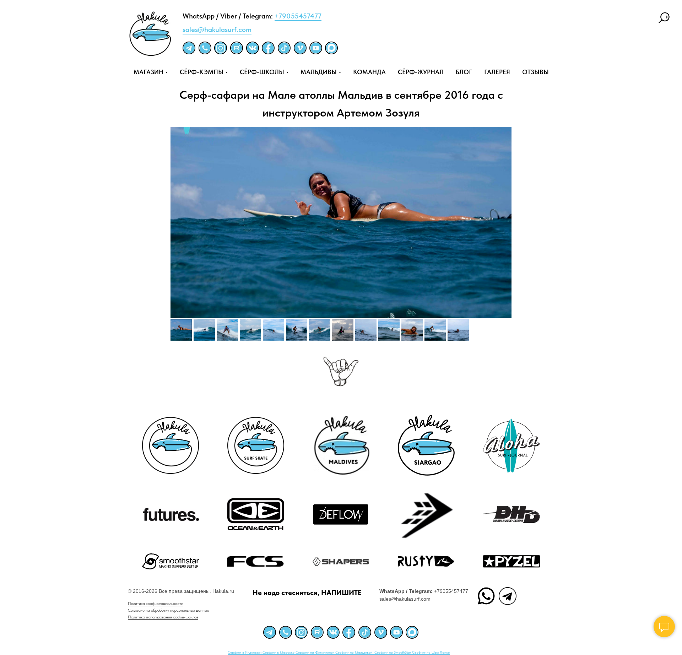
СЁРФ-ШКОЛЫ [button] (262, 72)
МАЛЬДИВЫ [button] (319, 72)
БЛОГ (464, 72)
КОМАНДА (369, 72)
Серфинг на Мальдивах (354, 652)
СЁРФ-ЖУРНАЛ (421, 72)
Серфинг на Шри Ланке (431, 652)
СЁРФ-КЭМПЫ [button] (201, 72)
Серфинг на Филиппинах (315, 652)
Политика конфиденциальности (155, 603)
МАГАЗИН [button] (148, 72)
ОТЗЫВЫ (535, 72)
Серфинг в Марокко (279, 652)
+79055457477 (298, 16)
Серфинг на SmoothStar (393, 652)
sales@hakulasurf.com (217, 29)
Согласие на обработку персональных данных (168, 610)
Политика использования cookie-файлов (163, 617)
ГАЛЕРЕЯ (497, 72)
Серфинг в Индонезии (245, 652)
